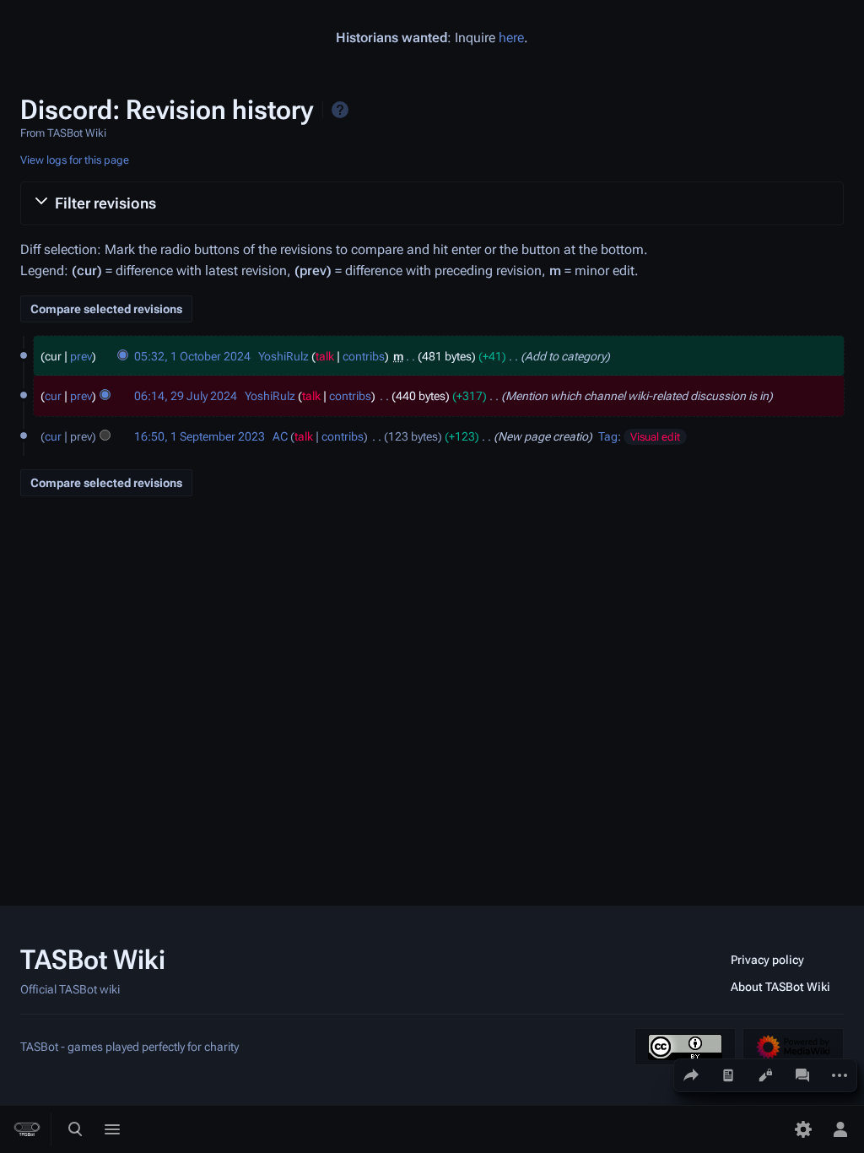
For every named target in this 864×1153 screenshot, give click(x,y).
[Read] (728, 1075)
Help (340, 109)
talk (325, 356)
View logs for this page (74, 160)
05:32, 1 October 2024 (192, 356)
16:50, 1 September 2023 (199, 436)
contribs (364, 356)
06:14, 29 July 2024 (185, 396)
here (511, 38)
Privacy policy (767, 959)
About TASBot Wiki (780, 986)
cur (53, 396)
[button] (432, 203)
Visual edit (655, 436)
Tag (608, 436)
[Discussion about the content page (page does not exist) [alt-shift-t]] (802, 1075)
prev (81, 356)
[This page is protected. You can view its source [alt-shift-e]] (765, 1075)
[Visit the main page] (27, 1129)
